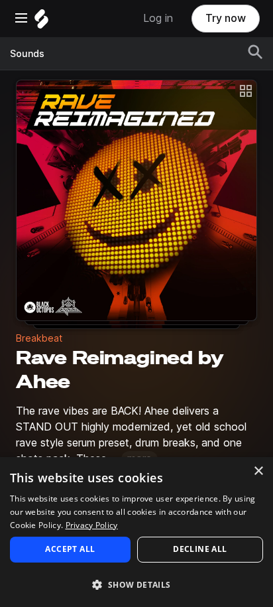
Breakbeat (39, 338)
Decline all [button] (200, 549)
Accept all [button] (70, 549)
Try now (225, 18)
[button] (136, 584)
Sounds (27, 53)
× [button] (258, 471)
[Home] (41, 22)
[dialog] (136, 532)
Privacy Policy (92, 525)
